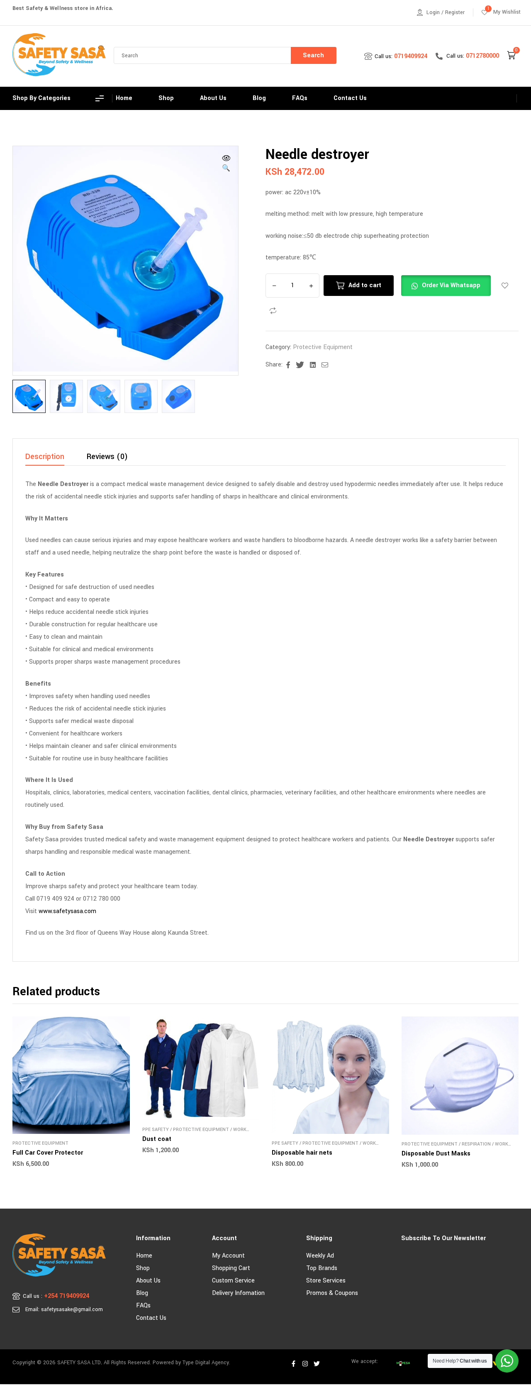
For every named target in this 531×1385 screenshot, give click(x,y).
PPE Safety (155, 1129)
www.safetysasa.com (67, 911)
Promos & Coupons (332, 1293)
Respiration (476, 1144)
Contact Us (151, 1318)
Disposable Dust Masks (436, 1153)
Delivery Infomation (238, 1293)
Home (144, 1255)
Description (44, 457)
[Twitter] (317, 1364)
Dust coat (156, 1139)
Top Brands (321, 1268)
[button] (226, 164)
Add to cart (364, 285)
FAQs (143, 1305)
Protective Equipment (323, 347)
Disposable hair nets (302, 1152)
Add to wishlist (504, 285)
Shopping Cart (231, 1268)
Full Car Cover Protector (47, 1152)
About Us (148, 1280)
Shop (143, 1268)
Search (313, 55)
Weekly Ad (320, 1255)
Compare (273, 311)
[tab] (44, 459)
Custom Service (233, 1280)
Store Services (326, 1280)
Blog (142, 1293)
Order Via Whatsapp (451, 285)
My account (228, 1255)
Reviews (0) (107, 457)
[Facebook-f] (294, 1364)
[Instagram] (305, 1364)
